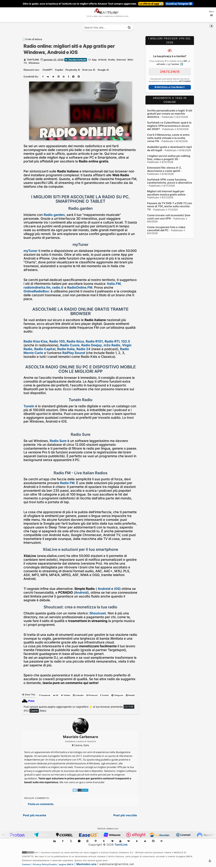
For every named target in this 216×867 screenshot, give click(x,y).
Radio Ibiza (75, 341)
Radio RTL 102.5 (117, 341)
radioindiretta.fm (37, 287)
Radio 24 (83, 349)
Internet (121, 59)
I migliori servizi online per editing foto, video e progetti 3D (168, 157)
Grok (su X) (88, 69)
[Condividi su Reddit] (79, 76)
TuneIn (29, 406)
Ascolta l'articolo (77, 59)
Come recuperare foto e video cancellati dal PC (166, 229)
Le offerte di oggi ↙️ (150, 3)
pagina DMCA (66, 864)
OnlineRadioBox (36, 291)
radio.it (57, 287)
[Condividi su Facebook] (42, 76)
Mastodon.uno (86, 864)
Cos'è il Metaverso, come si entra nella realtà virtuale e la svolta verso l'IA (168, 138)
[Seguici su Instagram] (79, 841)
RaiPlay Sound (73, 353)
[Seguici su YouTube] (120, 841)
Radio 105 (57, 341)
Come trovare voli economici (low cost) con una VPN (168, 217)
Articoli (102, 59)
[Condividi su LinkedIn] (58, 76)
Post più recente (34, 815)
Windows (34, 62)
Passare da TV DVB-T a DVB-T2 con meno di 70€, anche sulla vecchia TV (169, 206)
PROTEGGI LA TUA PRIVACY (170, 87)
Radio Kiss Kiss (35, 341)
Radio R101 (94, 341)
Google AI (103, 69)
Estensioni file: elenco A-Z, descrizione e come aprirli (164, 169)
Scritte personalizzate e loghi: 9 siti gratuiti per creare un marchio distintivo (169, 113)
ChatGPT (47, 69)
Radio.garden (54, 215)
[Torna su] (210, 861)
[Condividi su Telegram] (73, 76)
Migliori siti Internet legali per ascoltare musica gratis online (166, 193)
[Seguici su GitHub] (153, 841)
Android (104, 589)
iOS (116, 589)
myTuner (30, 251)
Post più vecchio (125, 815)
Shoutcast (97, 613)
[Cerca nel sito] (129, 27)
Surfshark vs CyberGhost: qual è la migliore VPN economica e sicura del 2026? (169, 125)
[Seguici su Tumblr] (104, 841)
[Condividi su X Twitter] (53, 76)
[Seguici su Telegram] (112, 841)
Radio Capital (44, 349)
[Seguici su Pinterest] (95, 841)
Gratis (111, 59)
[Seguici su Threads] (87, 841)
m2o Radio (112, 345)
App (94, 59)
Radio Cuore (69, 345)
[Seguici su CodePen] (161, 841)
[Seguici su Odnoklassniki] (137, 841)
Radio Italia (66, 349)
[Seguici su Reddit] (145, 841)
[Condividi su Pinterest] (64, 76)
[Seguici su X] (71, 841)
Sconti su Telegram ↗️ (179, 3)
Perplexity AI (72, 69)
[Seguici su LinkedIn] (54, 841)
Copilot (59, 69)
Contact (26, 864)
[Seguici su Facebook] (63, 841)
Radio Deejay (91, 345)
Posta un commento (40, 804)
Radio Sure (58, 441)
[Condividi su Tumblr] (68, 76)
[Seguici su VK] (128, 841)
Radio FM (67, 483)
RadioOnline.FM (79, 287)
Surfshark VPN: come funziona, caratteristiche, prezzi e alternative (169, 181)
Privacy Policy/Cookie (45, 864)
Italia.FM (114, 284)
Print (31, 701)
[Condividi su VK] (48, 76)
